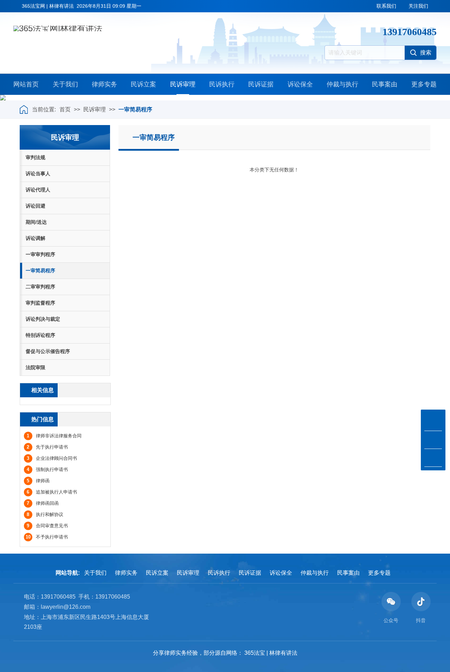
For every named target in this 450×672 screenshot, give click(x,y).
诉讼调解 (35, 238)
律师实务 (104, 84)
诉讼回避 (35, 206)
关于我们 (65, 84)
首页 (65, 109)
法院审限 (35, 367)
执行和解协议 (45, 514)
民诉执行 (221, 84)
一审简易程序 (135, 109)
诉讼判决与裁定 (43, 319)
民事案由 (384, 84)
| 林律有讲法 (281, 653)
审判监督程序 (40, 303)
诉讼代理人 (38, 190)
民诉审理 (182, 84)
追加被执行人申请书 (52, 492)
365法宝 (254, 653)
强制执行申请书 (47, 469)
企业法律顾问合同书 (52, 458)
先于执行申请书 (47, 447)
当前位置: (44, 109)
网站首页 (26, 84)
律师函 (38, 480)
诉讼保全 (300, 84)
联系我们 (386, 6)
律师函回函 (43, 503)
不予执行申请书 (47, 537)
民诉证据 (261, 84)
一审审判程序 (40, 254)
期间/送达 (36, 222)
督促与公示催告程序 (48, 351)
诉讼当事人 (38, 173)
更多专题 (424, 84)
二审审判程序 (40, 286)
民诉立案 (143, 84)
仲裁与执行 (342, 84)
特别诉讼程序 (40, 335)
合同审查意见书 (47, 525)
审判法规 (35, 157)
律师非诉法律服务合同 (54, 435)
